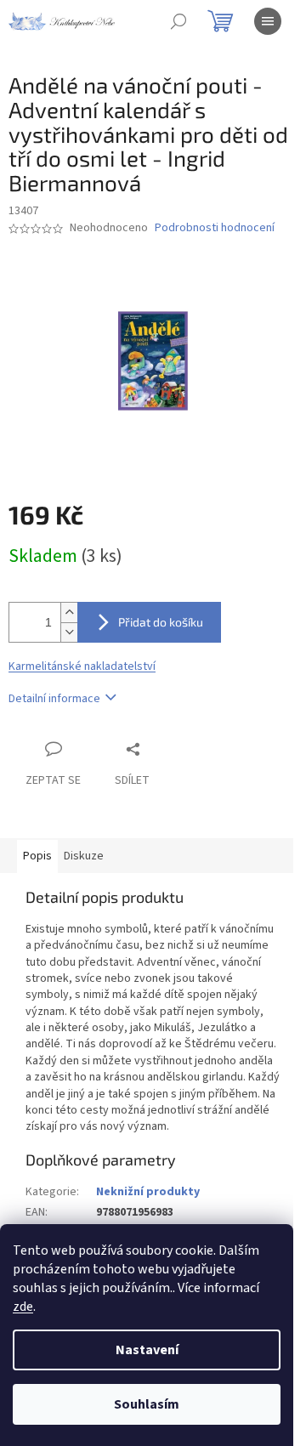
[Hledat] (179, 21)
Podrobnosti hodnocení (215, 228)
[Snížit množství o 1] (68, 632)
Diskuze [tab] (84, 856)
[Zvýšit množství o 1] (68, 612)
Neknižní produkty (148, 1191)
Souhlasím (146, 1404)
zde (23, 1306)
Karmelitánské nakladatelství (82, 666)
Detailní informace (54, 698)
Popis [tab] (37, 856)
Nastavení (147, 1350)
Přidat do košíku (160, 622)
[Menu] (268, 21)
